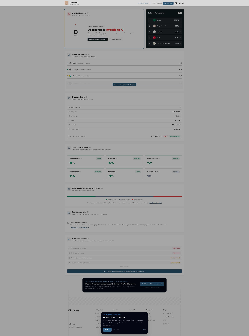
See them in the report (155, 203)
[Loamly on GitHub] (70, 324)
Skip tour (116, 329)
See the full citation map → (79, 227)
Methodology (99, 317)
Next (106, 329)
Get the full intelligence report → (97, 39)
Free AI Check (99, 324)
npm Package (150, 320)
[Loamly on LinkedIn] (73, 324)
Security (166, 324)
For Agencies (99, 327)
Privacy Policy (167, 313)
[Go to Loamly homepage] (75, 310)
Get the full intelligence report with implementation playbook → (124, 271)
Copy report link (116, 39)
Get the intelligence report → (152, 284)
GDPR (165, 320)
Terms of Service (168, 317)
